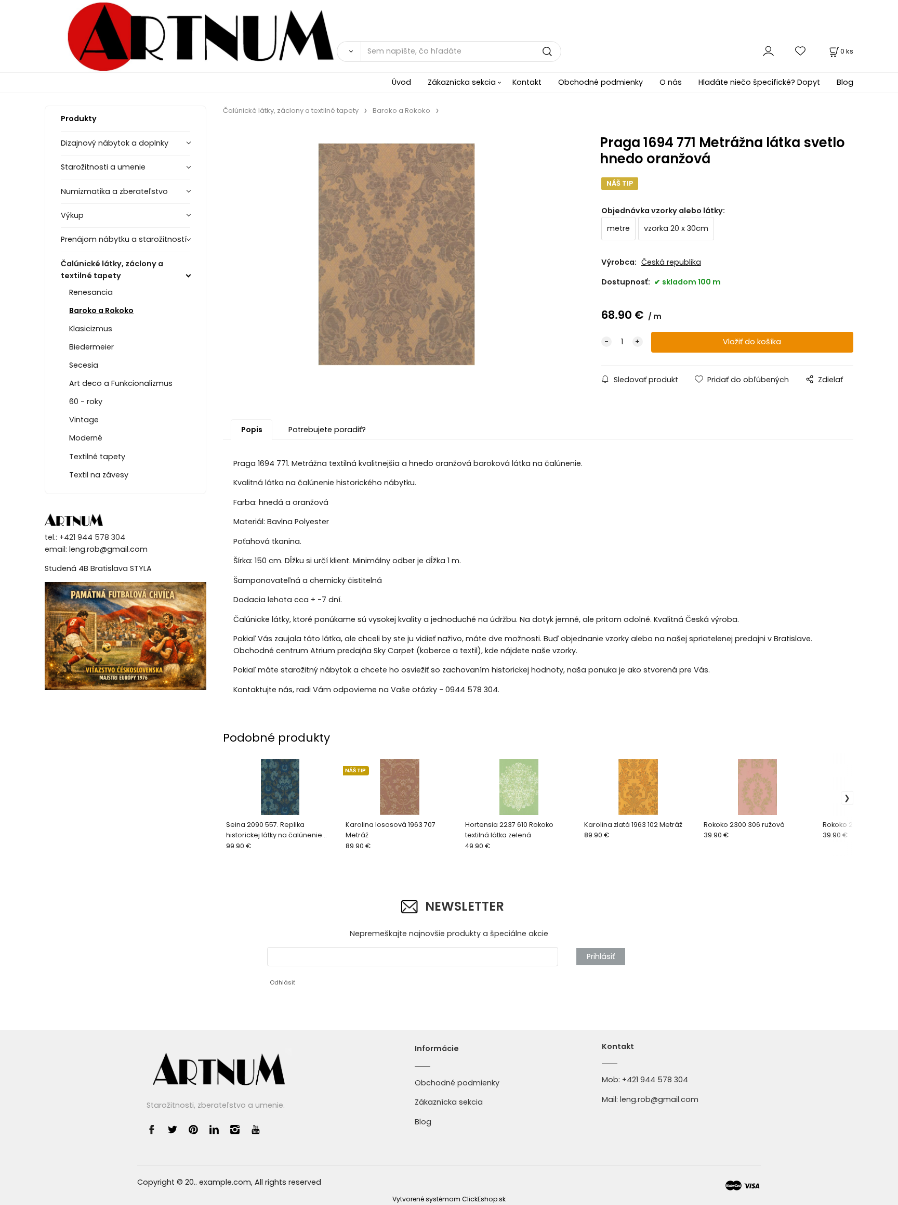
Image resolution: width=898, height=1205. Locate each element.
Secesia (83, 365)
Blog (845, 82)
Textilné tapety (97, 456)
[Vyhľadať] (349, 51)
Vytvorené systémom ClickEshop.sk (449, 1199)
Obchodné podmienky (600, 82)
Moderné (85, 438)
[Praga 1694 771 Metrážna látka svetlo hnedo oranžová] (396, 254)
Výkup (72, 215)
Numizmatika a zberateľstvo (114, 191)
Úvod (401, 82)
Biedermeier (91, 347)
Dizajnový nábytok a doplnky (114, 143)
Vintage (84, 419)
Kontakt (527, 82)
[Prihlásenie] (768, 51)
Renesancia (91, 292)
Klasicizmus (90, 328)
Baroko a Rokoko (101, 310)
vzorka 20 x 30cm (676, 228)
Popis (251, 429)
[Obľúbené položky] (801, 51)
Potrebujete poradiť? (327, 429)
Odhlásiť (282, 982)
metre (618, 228)
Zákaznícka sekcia (462, 82)
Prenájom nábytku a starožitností (124, 239)
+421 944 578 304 (655, 1079)
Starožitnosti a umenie (103, 167)
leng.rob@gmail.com (108, 549)
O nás (670, 82)
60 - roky (85, 401)
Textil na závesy (98, 475)
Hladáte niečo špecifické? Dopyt (759, 82)
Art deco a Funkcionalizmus (121, 383)
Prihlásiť (601, 956)
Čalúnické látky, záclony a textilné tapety (112, 269)
